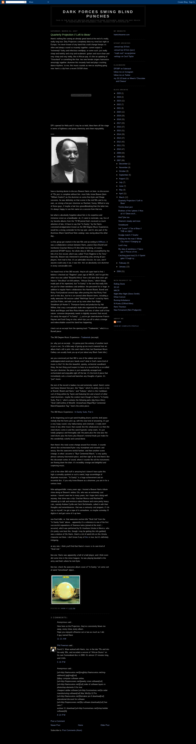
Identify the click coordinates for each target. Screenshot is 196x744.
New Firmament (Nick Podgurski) (127, 310)
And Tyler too (123, 217)
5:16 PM (61, 662)
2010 (119, 149)
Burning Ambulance (122, 300)
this (86, 537)
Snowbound (123, 225)
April (121, 193)
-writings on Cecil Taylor (124, 56)
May (121, 190)
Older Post (105, 725)
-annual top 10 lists (122, 47)
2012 (119, 142)
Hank (119, 322)
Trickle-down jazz (125, 207)
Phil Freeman (62, 645)
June (121, 186)
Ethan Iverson (119, 297)
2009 (119, 153)
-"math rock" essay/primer (124, 53)
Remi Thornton (120, 307)
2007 (119, 160)
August (122, 179)
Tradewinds (86, 337)
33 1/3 (116, 287)
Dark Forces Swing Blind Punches (98, 14)
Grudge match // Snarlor (128, 235)
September (124, 175)
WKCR (116, 290)
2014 (119, 134)
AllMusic (101, 242)
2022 (119, 104)
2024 (119, 97)
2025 (119, 93)
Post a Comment (58, 721)
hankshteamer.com (122, 35)
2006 (119, 271)
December (123, 164)
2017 (119, 123)
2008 (119, 157)
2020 (119, 112)
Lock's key (122, 245)
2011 (119, 145)
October (122, 171)
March (122, 197)
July (121, 182)
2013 (119, 138)
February (123, 263)
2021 (119, 108)
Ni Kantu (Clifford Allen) (123, 303)
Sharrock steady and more (129, 221)
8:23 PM (61, 715)
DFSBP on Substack (122, 69)
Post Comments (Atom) (72, 730)
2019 (119, 116)
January (122, 267)
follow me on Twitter (122, 75)
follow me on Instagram (123, 72)
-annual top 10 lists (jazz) (124, 50)
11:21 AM (61, 639)
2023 (119, 101)
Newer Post (55, 725)
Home (80, 725)
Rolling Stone (119, 284)
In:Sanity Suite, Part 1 (84, 412)
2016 (119, 127)
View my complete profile (126, 326)
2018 (119, 119)
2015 (119, 130)
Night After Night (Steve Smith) (126, 294)
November (123, 167)
